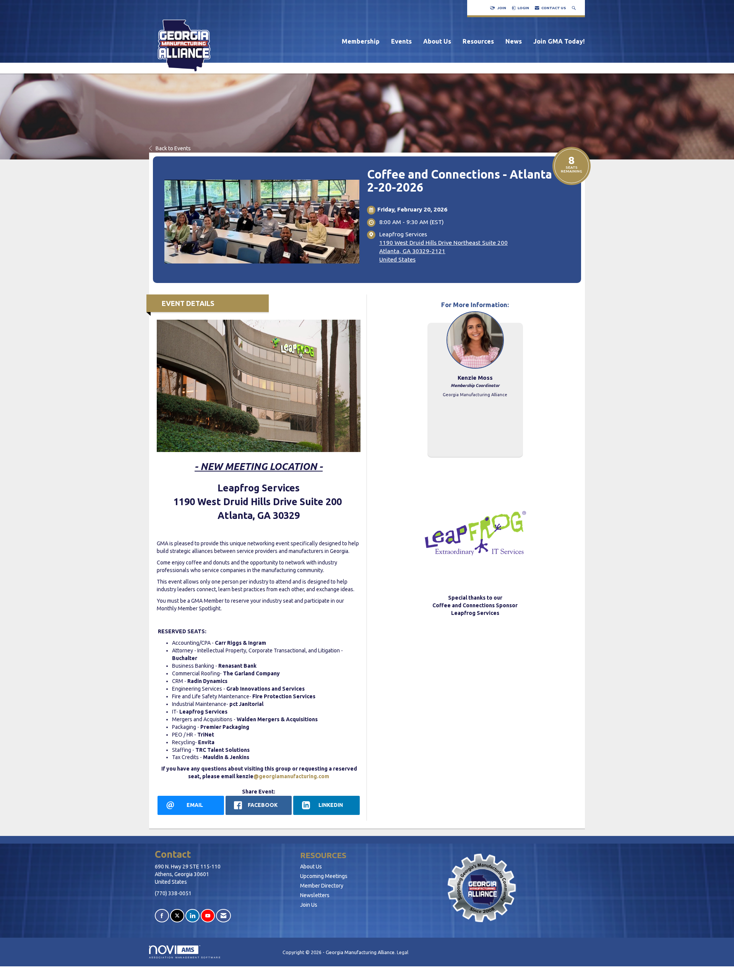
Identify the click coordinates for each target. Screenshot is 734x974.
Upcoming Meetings (324, 876)
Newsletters (315, 895)
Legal (402, 952)
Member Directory (321, 886)
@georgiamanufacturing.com (291, 776)
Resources (478, 41)
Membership (361, 41)
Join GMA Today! (559, 41)
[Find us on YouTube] (208, 915)
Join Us (308, 905)
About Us (437, 41)
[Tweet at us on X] (177, 915)
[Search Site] (574, 8)
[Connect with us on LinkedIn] (192, 915)
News (513, 41)
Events (401, 41)
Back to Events (173, 148)
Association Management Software (185, 957)
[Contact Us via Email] (223, 915)
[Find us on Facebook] (162, 915)
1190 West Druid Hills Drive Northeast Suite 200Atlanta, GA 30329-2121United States (443, 251)
